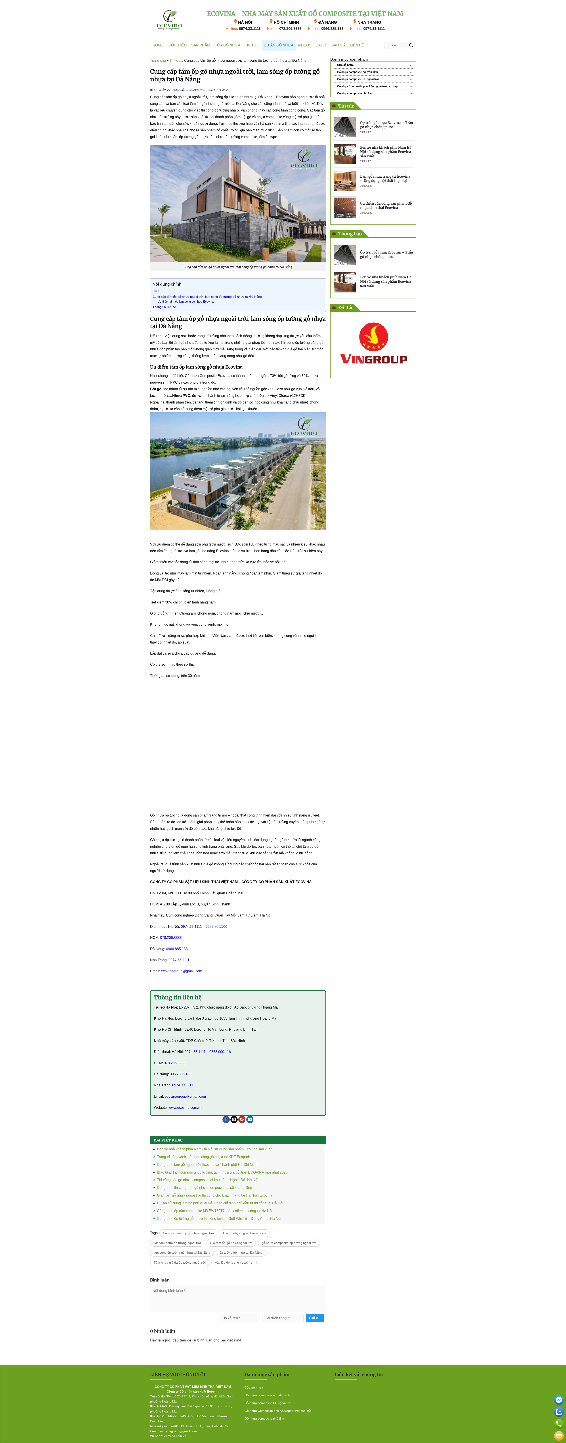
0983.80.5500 (216, 926)
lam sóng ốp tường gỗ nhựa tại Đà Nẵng (182, 1252)
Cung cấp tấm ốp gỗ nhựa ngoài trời (188, 1233)
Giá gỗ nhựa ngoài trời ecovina (244, 1233)
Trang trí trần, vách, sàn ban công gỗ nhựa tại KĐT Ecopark (203, 1157)
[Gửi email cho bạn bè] (234, 1119)
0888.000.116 (220, 1052)
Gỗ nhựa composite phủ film (355, 93)
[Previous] (338, 344)
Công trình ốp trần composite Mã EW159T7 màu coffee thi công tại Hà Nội (215, 1211)
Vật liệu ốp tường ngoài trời (234, 1262)
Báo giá (338, 45)
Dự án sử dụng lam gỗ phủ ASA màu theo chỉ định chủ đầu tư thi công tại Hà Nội (220, 1203)
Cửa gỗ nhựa (227, 45)
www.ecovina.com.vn (185, 1107)
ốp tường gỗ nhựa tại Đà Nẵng (241, 1252)
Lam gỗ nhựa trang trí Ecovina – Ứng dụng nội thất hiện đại (385, 178)
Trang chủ (158, 60)
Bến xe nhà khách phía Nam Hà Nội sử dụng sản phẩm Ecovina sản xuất (214, 1149)
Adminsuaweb (195, 90)
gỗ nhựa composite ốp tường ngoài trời (289, 1243)
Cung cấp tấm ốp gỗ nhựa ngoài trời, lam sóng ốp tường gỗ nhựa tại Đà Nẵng (207, 296)
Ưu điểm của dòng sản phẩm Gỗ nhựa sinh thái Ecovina (386, 205)
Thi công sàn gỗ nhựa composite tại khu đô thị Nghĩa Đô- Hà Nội (207, 1180)
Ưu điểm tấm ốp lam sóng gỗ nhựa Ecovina (185, 301)
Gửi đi (314, 1318)
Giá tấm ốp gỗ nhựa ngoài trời (231, 1243)
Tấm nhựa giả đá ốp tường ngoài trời (180, 1262)
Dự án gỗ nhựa (278, 45)
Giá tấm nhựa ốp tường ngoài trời (177, 1243)
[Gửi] (411, 45)
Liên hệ (357, 45)
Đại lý (321, 45)
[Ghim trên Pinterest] (242, 1119)
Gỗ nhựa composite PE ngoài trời (358, 79)
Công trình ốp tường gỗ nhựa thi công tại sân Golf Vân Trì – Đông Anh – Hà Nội (219, 1218)
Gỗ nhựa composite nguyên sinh (357, 72)
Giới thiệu (177, 45)
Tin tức (252, 45)
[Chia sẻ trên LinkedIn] (250, 1119)
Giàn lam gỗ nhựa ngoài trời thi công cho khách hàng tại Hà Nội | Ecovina (214, 1195)
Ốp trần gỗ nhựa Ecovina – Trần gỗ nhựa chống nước (386, 125)
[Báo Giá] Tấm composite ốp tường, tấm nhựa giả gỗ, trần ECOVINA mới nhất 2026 (222, 1172)
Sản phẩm (200, 45)
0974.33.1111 (243, 29)
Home (158, 45)
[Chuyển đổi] (410, 65)
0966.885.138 (325, 29)
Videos (304, 45)
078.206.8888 (284, 29)
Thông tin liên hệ (164, 307)
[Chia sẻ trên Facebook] (226, 1119)
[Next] (408, 344)
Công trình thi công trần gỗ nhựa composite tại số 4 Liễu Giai (204, 1187)
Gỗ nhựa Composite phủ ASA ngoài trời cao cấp (367, 86)
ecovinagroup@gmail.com (181, 971)
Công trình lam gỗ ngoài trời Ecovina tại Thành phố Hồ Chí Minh (207, 1164)
